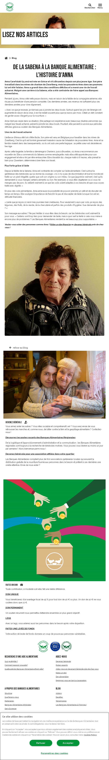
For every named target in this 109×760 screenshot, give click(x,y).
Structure (8, 693)
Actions (59, 693)
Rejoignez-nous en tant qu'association (71, 680)
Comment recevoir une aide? (16, 665)
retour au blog (20, 347)
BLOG (58, 688)
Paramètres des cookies (54, 753)
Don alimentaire (62, 677)
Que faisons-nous (12, 697)
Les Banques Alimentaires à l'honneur (71, 705)
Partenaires (9, 701)
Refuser (40, 743)
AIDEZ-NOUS (61, 656)
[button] (90, 5)
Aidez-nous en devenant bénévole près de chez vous (77, 669)
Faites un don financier (60, 224)
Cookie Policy (90, 735)
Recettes (59, 697)
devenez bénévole (82, 224)
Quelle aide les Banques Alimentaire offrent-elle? (24, 669)
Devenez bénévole (14, 422)
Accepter (68, 743)
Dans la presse (10, 709)
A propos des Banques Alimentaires (22, 688)
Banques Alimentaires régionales (18, 705)
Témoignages (61, 701)
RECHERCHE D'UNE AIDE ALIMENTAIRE (21, 656)
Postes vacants (62, 665)
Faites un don (12, 584)
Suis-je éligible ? (11, 661)
